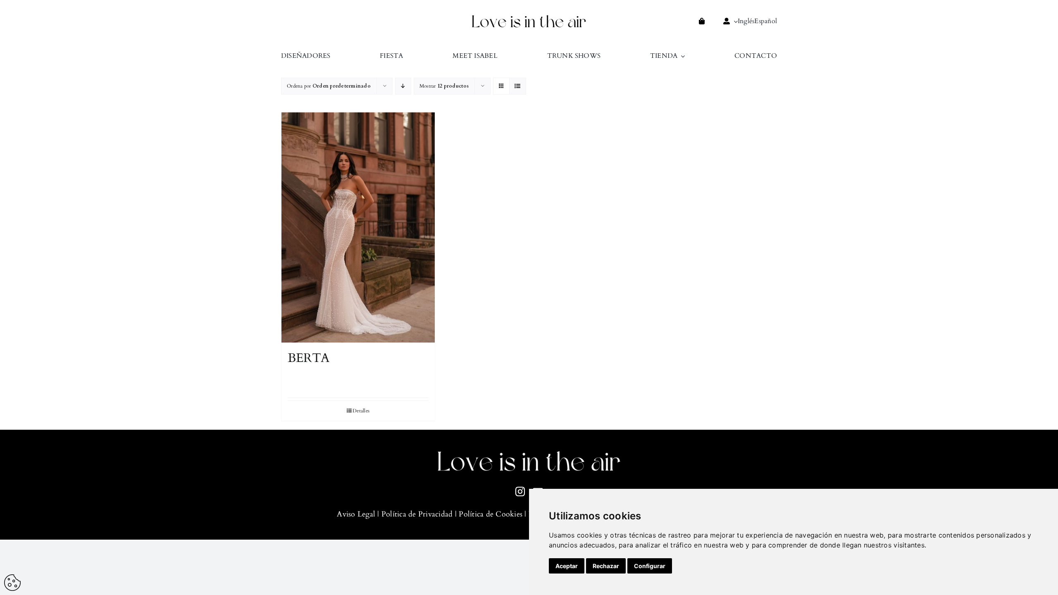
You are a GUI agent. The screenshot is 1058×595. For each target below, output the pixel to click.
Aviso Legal (356, 514)
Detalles (361, 410)
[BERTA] (358, 227)
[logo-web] (529, 17)
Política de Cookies (490, 514)
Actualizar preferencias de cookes (12, 582)
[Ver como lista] (518, 86)
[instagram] (520, 491)
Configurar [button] (649, 565)
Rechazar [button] (606, 565)
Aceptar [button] (566, 565)
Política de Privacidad (417, 514)
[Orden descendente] (403, 86)
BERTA (308, 358)
